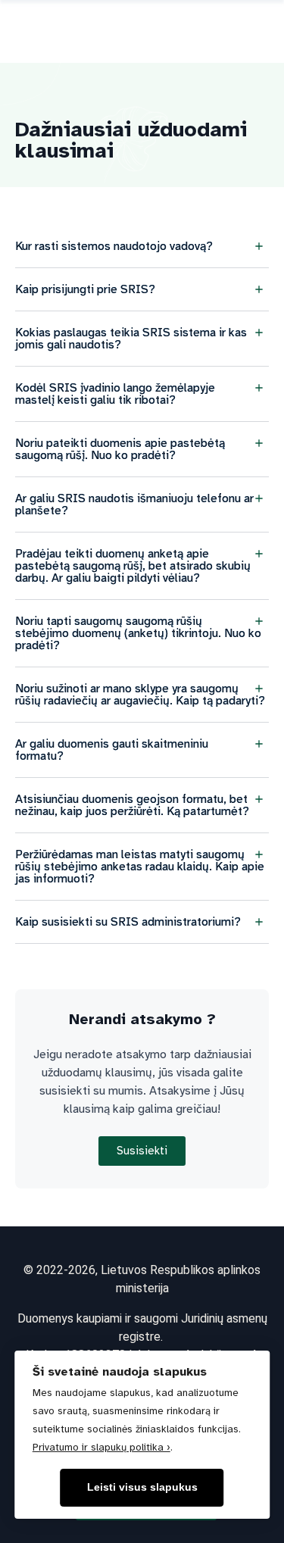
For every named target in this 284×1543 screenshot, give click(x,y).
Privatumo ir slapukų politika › (101, 1447)
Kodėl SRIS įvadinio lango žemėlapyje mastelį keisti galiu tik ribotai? (115, 394)
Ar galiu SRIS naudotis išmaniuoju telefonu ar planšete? (134, 504)
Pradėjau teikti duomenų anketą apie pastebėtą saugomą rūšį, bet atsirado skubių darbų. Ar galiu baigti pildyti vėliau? (133, 566)
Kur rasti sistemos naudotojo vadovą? (114, 246)
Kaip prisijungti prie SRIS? (85, 289)
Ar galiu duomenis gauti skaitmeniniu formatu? (111, 750)
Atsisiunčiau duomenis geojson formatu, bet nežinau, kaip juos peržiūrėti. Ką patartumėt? (132, 805)
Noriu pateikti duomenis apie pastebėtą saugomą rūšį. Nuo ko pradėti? (120, 449)
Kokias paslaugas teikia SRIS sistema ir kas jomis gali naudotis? (131, 338)
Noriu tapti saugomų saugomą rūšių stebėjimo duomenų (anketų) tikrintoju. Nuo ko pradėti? (138, 633)
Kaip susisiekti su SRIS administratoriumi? (128, 921)
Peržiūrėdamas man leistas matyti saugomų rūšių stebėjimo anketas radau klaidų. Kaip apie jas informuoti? (139, 866)
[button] (142, 246)
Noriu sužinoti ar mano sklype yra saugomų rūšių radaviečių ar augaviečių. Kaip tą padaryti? (140, 694)
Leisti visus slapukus (142, 1487)
